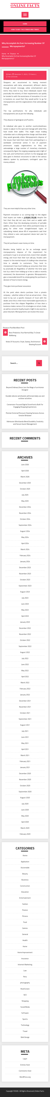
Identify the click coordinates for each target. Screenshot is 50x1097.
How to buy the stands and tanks (25, 29)
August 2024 (25, 531)
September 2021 (25, 719)
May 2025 (25, 501)
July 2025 (25, 495)
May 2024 (25, 537)
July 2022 (25, 658)
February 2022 (25, 688)
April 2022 (25, 676)
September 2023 (25, 585)
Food (25, 922)
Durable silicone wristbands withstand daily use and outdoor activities (25, 397)
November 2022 (25, 634)
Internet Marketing (25, 964)
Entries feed (25, 1064)
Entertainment (25, 898)
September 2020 (25, 791)
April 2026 (25, 470)
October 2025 (25, 489)
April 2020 (25, 822)
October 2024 (25, 519)
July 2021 (25, 731)
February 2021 (25, 761)
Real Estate (25, 988)
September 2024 (25, 525)
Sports (25, 1019)
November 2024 (25, 513)
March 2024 (25, 549)
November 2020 (25, 779)
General (25, 934)
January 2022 (25, 694)
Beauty (25, 873)
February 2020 (25, 834)
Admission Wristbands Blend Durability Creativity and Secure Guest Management (25, 422)
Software (25, 1013)
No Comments (12, 77)
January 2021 (25, 767)
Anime (25, 855)
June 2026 (25, 464)
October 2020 (25, 785)
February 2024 (25, 555)
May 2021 (25, 743)
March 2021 (25, 755)
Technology (25, 1025)
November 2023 (25, 573)
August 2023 (25, 591)
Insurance (25, 958)
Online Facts (25, 5)
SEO (25, 994)
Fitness (25, 916)
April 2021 (25, 749)
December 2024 (25, 507)
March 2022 (25, 682)
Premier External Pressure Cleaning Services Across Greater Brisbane (25, 414)
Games (25, 928)
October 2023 (25, 579)
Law (25, 970)
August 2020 (25, 797)
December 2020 (25, 773)
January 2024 (25, 561)
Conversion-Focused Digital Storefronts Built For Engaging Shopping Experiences (25, 405)
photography (25, 982)
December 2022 (25, 628)
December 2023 (25, 567)
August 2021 (25, 725)
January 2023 (25, 622)
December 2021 (25, 700)
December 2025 (25, 482)
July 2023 (25, 598)
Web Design (25, 1037)
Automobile (25, 867)
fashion (25, 904)
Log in (25, 1058)
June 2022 (25, 664)
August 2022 (25, 652)
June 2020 (25, 809)
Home (25, 24)
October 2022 (25, 640)
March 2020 (25, 828)
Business (25, 879)
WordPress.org (25, 1077)
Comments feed (25, 1071)
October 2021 (25, 713)
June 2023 (25, 604)
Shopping (25, 1001)
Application (25, 861)
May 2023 (25, 610)
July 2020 (25, 803)
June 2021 (25, 737)
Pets (25, 976)
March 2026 (25, 476)
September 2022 (25, 646)
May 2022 (25, 670)
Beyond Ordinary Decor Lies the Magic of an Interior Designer (25, 388)
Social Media (25, 1007)
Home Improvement (25, 952)
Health (25, 940)
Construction (25, 886)
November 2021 (25, 706)
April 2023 (25, 616)
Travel (25, 1031)
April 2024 (25, 543)
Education (25, 892)
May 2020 (25, 816)
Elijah (9, 74)
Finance (33, 74)
